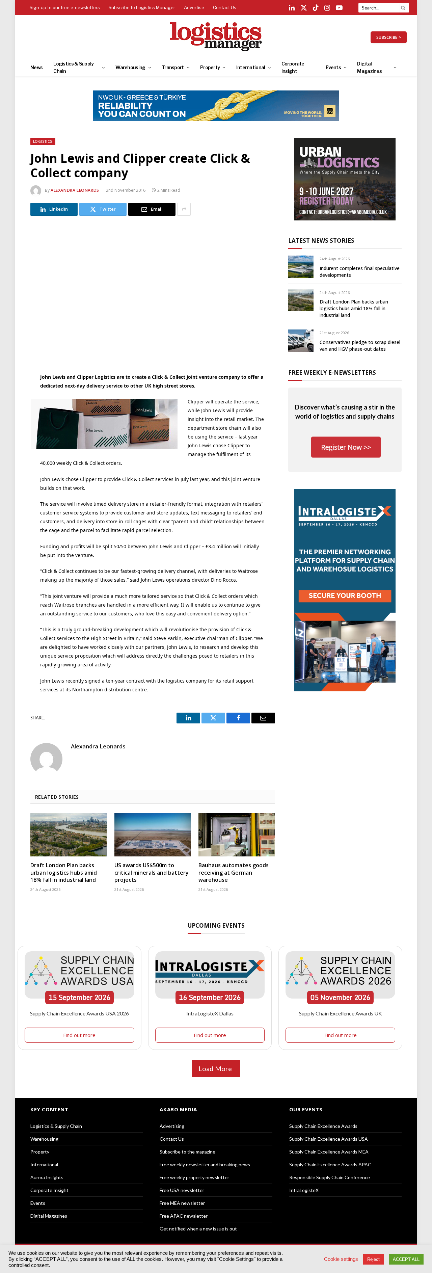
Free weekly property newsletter (194, 1177)
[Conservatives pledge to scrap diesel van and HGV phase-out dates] (301, 340)
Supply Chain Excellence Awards (323, 1126)
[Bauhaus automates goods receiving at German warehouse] (236, 834)
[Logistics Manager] (216, 37)
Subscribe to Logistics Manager (142, 7)
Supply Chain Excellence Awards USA (328, 1139)
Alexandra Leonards (75, 190)
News (36, 67)
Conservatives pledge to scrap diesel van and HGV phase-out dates (360, 345)
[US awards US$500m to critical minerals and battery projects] (152, 834)
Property (210, 67)
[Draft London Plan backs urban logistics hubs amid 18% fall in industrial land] (68, 834)
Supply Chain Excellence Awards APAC (330, 1164)
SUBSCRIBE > (388, 37)
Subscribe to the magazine (187, 1152)
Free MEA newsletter (182, 1203)
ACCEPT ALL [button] (406, 1259)
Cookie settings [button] (341, 1259)
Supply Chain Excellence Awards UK (340, 1013)
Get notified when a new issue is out (198, 1228)
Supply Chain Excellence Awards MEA (329, 1152)
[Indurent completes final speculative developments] (301, 266)
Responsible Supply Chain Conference (329, 1177)
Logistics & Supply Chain (73, 67)
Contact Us (224, 7)
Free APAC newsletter (184, 1216)
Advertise (194, 7)
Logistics (43, 141)
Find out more (79, 1035)
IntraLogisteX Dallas (210, 1013)
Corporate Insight (292, 67)
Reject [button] (373, 1259)
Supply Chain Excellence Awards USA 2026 (79, 1013)
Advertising (172, 1126)
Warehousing (130, 67)
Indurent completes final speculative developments (360, 271)
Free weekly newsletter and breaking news (205, 1164)
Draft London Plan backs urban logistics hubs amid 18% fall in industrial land (63, 873)
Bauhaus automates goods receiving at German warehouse (233, 873)
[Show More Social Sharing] (184, 209)
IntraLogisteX (304, 1190)
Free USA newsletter (182, 1190)
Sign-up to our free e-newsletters (65, 7)
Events (333, 67)
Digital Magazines (369, 67)
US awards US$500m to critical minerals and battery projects (151, 873)
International (250, 67)
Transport (173, 67)
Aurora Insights (46, 1177)
